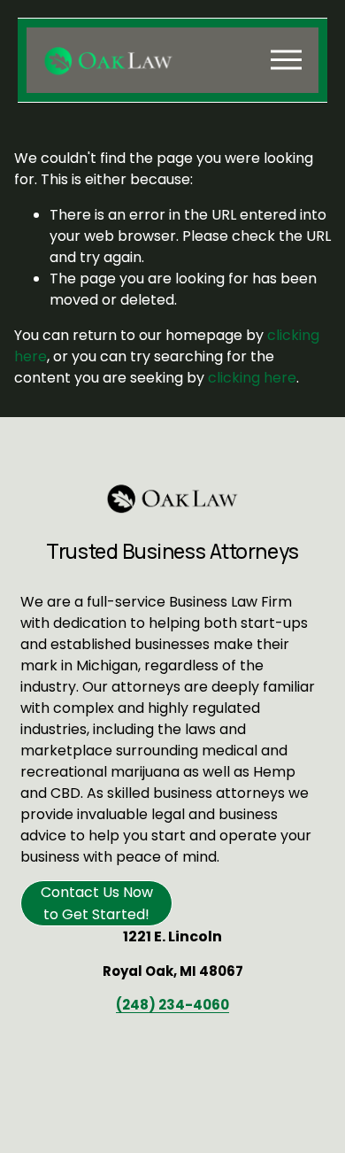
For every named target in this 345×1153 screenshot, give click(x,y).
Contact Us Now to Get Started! (97, 903)
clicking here (252, 378)
